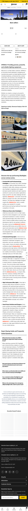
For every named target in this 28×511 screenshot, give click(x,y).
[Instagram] (6, 472)
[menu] (1, 4)
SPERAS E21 (6, 321)
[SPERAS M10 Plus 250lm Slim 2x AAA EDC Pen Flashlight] (7, 37)
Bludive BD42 (16, 246)
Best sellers (13, 7)
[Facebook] (2, 472)
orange (19, 57)
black (15, 57)
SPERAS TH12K (23, 228)
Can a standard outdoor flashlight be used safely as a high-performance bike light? (12, 377)
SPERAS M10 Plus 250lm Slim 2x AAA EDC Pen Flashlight (6, 51)
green (17, 57)
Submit (23, 497)
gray (20, 57)
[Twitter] (17, 472)
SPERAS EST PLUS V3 (19, 224)
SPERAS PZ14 (12, 202)
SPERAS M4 (11, 196)
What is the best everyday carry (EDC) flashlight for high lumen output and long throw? (12, 339)
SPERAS (3, 48)
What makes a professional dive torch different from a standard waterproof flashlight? (13, 371)
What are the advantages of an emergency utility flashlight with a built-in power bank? (13, 383)
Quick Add (7, 46)
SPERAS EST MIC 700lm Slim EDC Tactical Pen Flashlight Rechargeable (20, 51)
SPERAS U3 (13, 293)
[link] (14, 15)
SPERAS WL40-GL (11, 271)
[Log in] (23, 4)
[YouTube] (13, 472)
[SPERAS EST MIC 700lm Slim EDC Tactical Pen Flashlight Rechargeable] (21, 37)
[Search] (5, 4)
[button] (11, 28)
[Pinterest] (9, 472)
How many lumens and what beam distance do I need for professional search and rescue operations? (13, 365)
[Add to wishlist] (2, 34)
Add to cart (21, 46)
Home (8, 7)
